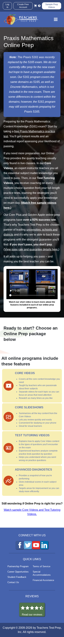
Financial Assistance (43, 580)
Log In (7, 5)
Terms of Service (41, 566)
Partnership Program (18, 566)
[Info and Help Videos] (39, 5)
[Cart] (35, 5)
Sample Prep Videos (51, 5)
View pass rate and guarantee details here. (31, 249)
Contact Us (13, 582)
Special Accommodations (42, 573)
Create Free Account (23, 5)
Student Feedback (16, 577)
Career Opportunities (18, 571)
